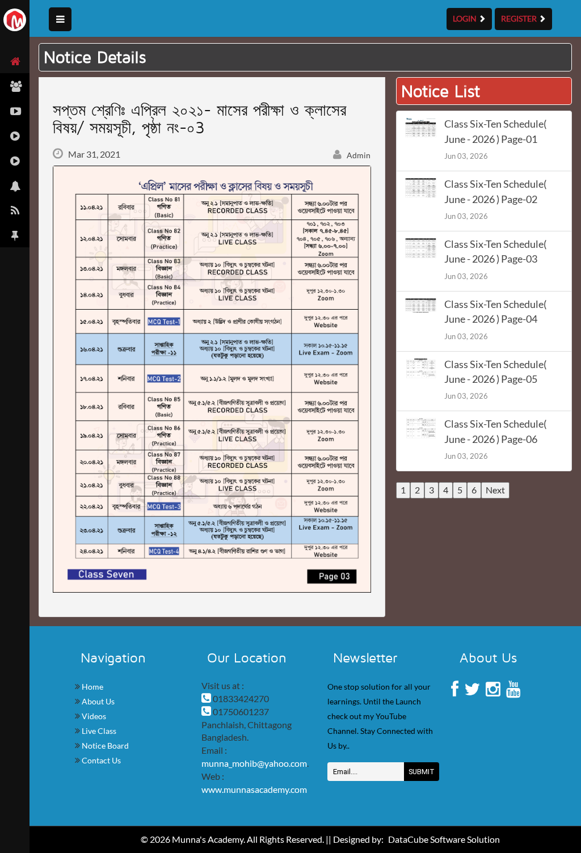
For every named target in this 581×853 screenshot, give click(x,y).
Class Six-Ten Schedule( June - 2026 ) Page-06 (495, 431)
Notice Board (104, 745)
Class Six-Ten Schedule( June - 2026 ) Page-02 (495, 191)
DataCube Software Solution (444, 839)
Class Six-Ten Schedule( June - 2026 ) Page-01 (495, 131)
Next (495, 489)
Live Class (98, 731)
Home (91, 686)
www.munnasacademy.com (254, 789)
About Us (97, 701)
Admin (357, 155)
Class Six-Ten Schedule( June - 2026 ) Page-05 (495, 371)
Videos (93, 716)
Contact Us (100, 760)
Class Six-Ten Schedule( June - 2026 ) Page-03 (495, 251)
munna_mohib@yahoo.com (254, 763)
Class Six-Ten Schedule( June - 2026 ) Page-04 (495, 311)
